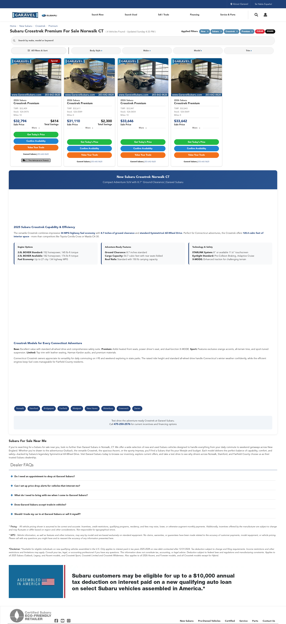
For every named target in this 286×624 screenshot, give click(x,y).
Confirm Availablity (36, 141)
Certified (230, 621)
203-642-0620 (43, 154)
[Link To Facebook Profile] (57, 620)
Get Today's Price (36, 135)
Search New (98, 15)
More (34, 128)
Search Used (131, 15)
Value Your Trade (36, 147)
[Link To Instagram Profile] (68, 620)
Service (243, 621)
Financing (194, 15)
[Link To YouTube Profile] (63, 620)
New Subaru (186, 621)
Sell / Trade (163, 15)
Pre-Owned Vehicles (209, 621)
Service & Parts (227, 15)
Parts (255, 621)
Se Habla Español (263, 4)
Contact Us (269, 621)
